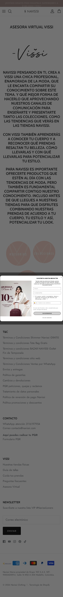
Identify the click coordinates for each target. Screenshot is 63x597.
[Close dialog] (61, 277)
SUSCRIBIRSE (47, 313)
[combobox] (35, 302)
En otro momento (47, 317)
